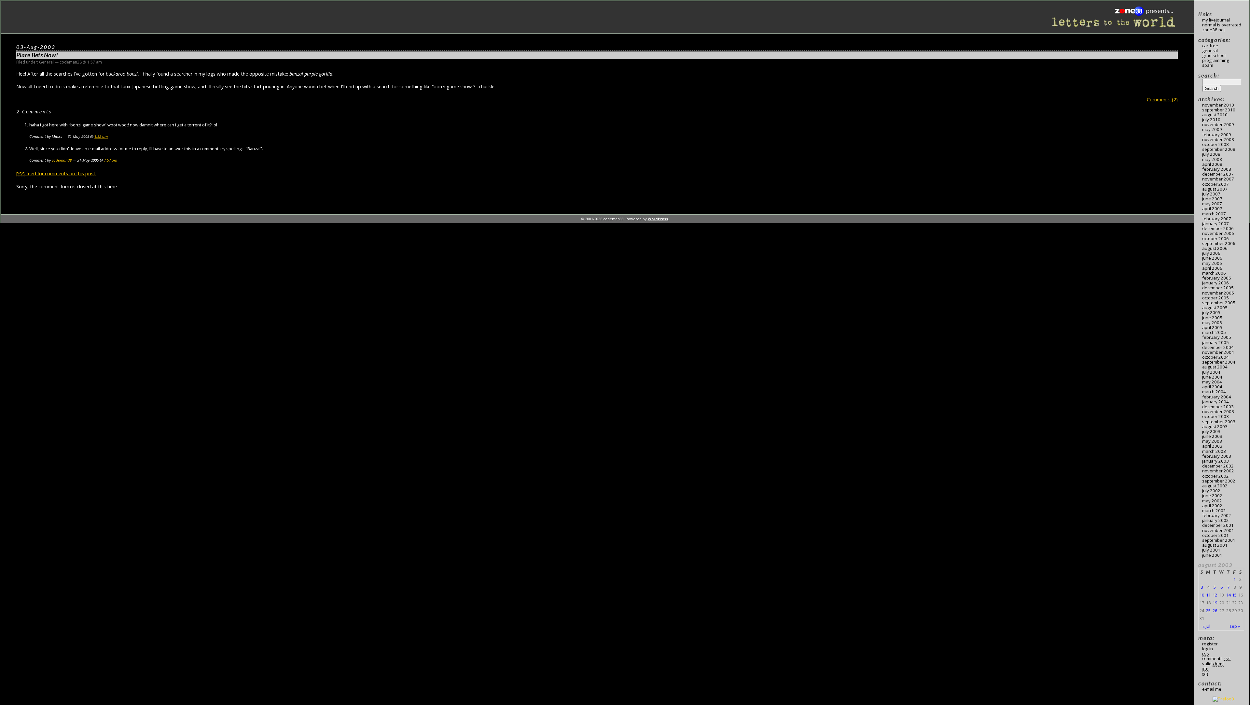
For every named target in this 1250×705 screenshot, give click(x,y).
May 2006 (1212, 263)
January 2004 (1215, 402)
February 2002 (1216, 515)
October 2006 (1215, 238)
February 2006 (1216, 278)
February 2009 (1216, 134)
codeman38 (62, 160)
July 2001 (1211, 550)
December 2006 (1218, 228)
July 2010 (1211, 119)
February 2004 (1216, 397)
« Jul (1206, 626)
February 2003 (1216, 456)
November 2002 (1218, 471)
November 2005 (1218, 293)
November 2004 (1218, 352)
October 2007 (1215, 184)
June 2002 (1212, 495)
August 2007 (1215, 189)
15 (1234, 595)
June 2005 (1212, 318)
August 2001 (1215, 545)
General (46, 62)
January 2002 (1215, 520)
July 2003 (1211, 431)
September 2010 (1218, 110)
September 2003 (1218, 421)
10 (1202, 595)
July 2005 (1211, 312)
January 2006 (1215, 283)
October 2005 (1215, 298)
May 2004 (1212, 382)
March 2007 (1214, 214)
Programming (1215, 60)
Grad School (1214, 55)
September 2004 (1218, 362)
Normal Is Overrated (1221, 25)
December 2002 (1218, 466)
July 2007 (1211, 194)
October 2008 (1215, 144)
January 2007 (1215, 223)
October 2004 (1215, 357)
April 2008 (1212, 164)
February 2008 (1216, 169)
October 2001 (1215, 535)
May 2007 (1212, 204)
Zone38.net (1213, 30)
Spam (1207, 65)
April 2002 (1212, 506)
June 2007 (1212, 199)
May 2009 (1212, 129)
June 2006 (1212, 258)
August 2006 (1215, 248)
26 (1215, 610)
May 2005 (1212, 322)
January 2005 (1215, 342)
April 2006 (1212, 268)
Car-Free (1210, 46)
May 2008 (1212, 159)
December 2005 (1218, 288)
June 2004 (1212, 377)
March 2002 (1214, 510)
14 (1228, 595)
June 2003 (1212, 436)
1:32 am (101, 136)
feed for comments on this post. (56, 173)
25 (1208, 610)
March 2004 (1214, 392)
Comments (1216, 658)
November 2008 (1218, 139)
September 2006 (1218, 243)
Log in (1207, 649)
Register (1210, 644)
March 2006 (1214, 273)
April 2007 (1212, 208)
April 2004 (1212, 387)
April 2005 (1212, 327)
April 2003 (1212, 446)
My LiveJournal (1216, 20)
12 (1215, 595)
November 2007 (1218, 179)
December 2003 (1218, 407)
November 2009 (1218, 124)
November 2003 (1218, 411)
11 (1208, 595)
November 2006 (1218, 233)
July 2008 (1211, 154)
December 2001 (1218, 525)
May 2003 (1212, 441)
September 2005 (1218, 303)
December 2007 (1218, 174)
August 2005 (1215, 307)
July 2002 (1211, 491)
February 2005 (1216, 337)
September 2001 (1218, 540)
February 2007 (1216, 219)
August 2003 (1215, 426)
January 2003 (1215, 461)
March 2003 (1214, 451)
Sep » (1234, 626)
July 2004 (1211, 372)
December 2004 (1218, 347)
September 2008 (1218, 149)
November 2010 (1218, 105)
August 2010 (1215, 115)
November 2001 (1218, 530)
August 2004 (1215, 367)
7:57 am (110, 160)
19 (1215, 603)
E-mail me (1211, 689)
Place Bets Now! (37, 55)
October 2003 (1215, 416)
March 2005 (1214, 332)
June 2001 (1212, 555)
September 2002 (1218, 481)
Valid (1213, 664)
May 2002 (1212, 501)
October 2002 (1215, 476)
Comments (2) (1162, 99)
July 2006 (1211, 253)
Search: (1208, 75)
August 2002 (1215, 486)
